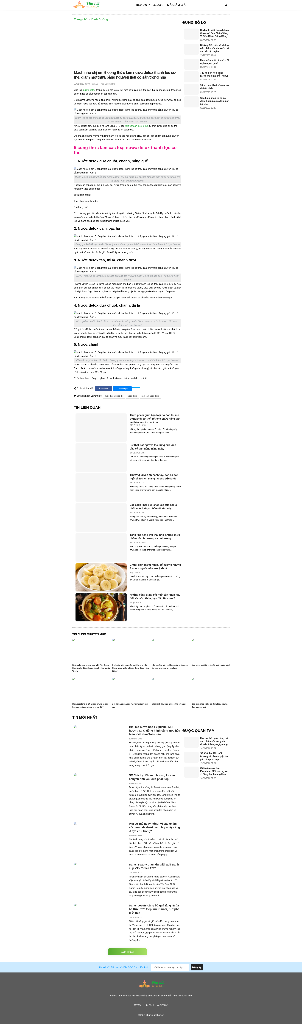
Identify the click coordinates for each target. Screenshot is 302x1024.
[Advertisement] (127, 46)
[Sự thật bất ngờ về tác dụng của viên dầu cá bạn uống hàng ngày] (101, 457)
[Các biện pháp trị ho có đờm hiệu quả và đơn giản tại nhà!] (191, 101)
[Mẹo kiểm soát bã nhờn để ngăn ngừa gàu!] (191, 64)
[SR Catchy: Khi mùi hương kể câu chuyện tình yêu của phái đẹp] (191, 757)
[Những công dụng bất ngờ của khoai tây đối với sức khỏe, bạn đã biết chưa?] (101, 607)
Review (141, 4)
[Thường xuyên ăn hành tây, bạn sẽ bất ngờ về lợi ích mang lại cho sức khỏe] (101, 487)
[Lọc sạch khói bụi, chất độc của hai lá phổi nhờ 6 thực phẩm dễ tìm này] (101, 517)
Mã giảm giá (176, 4)
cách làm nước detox (150, 396)
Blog (157, 4)
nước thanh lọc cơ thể (136, 125)
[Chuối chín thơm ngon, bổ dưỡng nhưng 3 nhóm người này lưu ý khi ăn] (101, 577)
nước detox (88, 90)
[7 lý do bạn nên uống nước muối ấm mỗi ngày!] (191, 76)
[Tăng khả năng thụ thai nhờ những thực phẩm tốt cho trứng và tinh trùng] (101, 547)
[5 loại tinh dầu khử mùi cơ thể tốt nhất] (191, 89)
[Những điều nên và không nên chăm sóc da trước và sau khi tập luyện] (191, 49)
